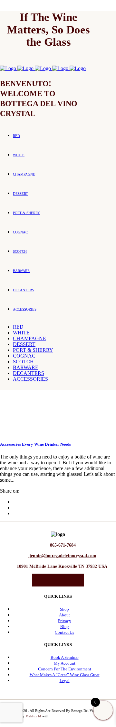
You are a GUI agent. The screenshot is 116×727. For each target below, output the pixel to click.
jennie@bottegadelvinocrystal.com (62, 555)
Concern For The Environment (64, 669)
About (64, 615)
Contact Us (64, 632)
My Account (64, 663)
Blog (64, 626)
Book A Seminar (65, 657)
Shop (64, 609)
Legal (65, 680)
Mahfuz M (33, 716)
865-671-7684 (62, 545)
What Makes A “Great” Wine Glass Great (65, 674)
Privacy (64, 620)
